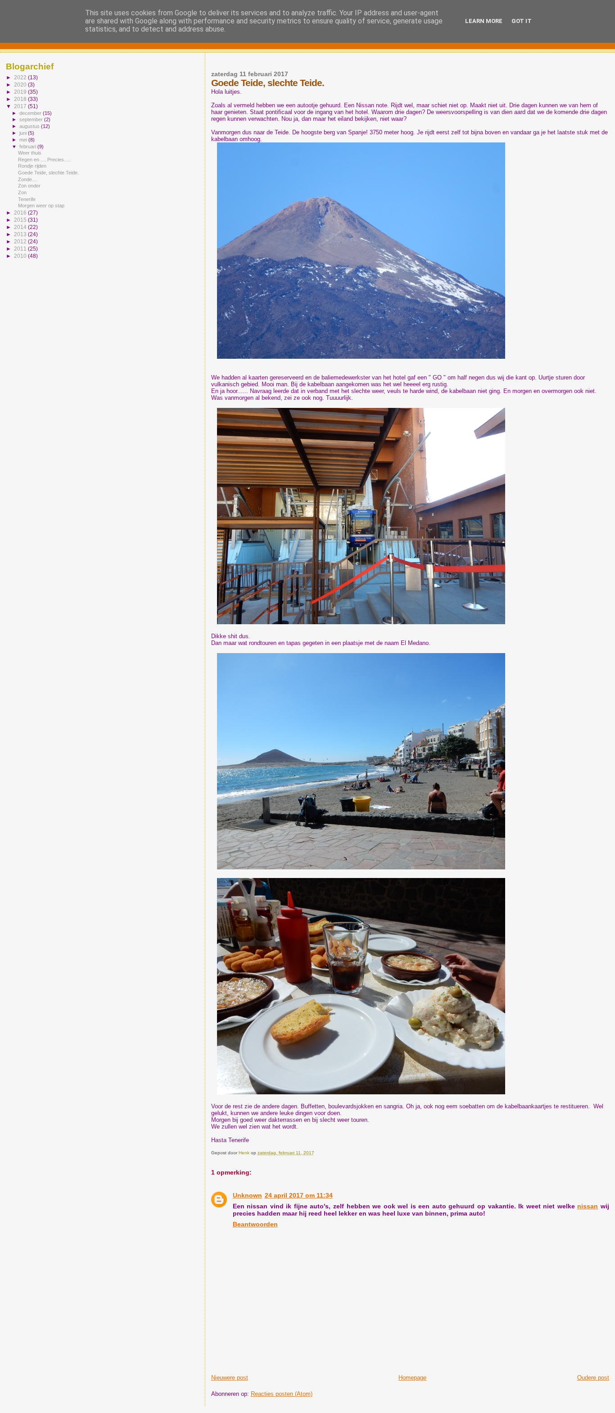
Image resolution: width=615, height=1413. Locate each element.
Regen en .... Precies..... (44, 159)
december (31, 113)
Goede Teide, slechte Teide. (48, 172)
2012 (21, 241)
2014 (21, 227)
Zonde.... (27, 179)
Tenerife (27, 199)
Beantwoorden (255, 1224)
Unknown (247, 1195)
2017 (21, 106)
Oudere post (593, 1377)
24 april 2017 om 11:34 (299, 1195)
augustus (30, 126)
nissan (587, 1206)
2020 (21, 84)
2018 (21, 99)
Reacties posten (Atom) (281, 1393)
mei (23, 139)
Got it (521, 21)
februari (28, 146)
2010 (21, 256)
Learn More (483, 21)
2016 (21, 212)
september (31, 119)
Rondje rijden (32, 166)
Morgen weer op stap (41, 205)
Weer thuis (29, 152)
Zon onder (29, 185)
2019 (21, 92)
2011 (21, 249)
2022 (21, 77)
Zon (22, 192)
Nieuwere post (229, 1377)
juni (23, 133)
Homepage (412, 1377)
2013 (21, 234)
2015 (21, 220)
